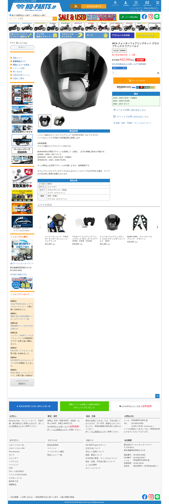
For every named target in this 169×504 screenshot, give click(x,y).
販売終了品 (13, 481)
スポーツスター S (27, 26)
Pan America (116, 26)
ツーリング (65, 26)
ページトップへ (157, 396)
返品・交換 (90, 416)
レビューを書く (19, 68)
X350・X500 (129, 26)
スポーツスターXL (16, 445)
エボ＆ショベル (15, 478)
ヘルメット (72, 35)
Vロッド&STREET (16, 471)
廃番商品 (12, 484)
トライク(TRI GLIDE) (104, 26)
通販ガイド (17, 58)
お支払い (13, 416)
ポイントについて (93, 468)
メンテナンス (21, 35)
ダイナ (91, 26)
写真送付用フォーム (21, 75)
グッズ (97, 35)
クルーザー (13, 458)
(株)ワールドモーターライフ (22, 263)
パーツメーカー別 (148, 35)
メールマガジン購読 (55, 451)
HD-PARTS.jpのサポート (96, 445)
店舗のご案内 (18, 78)
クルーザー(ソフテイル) (53, 26)
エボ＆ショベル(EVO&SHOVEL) (155, 26)
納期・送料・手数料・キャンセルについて (133, 123)
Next (157, 227)
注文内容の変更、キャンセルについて (101, 458)
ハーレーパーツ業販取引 (22, 382)
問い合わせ (17, 72)
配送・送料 (52, 416)
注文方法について (93, 448)
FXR (11, 468)
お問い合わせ (27, 497)
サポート (89, 440)
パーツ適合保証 (131, 17)
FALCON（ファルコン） (21, 351)
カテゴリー (14, 440)
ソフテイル (78, 26)
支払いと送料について (95, 451)
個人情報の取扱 (67, 497)
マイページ (52, 440)
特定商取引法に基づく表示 (47, 497)
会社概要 (128, 440)
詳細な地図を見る (19, 274)
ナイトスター (40, 26)
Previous (40, 227)
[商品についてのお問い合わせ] (129, 110)
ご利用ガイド (16, 426)
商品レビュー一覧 (54, 455)
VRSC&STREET (142, 26)
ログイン (22, 47)
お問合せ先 (129, 416)
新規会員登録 (52, 445)
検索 (55, 19)
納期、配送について (94, 455)
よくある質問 (91, 465)
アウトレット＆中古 (122, 35)
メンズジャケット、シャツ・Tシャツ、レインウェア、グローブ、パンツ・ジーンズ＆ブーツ (46, 35)
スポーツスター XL (14, 26)
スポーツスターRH (17, 448)
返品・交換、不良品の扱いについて (100, 461)
